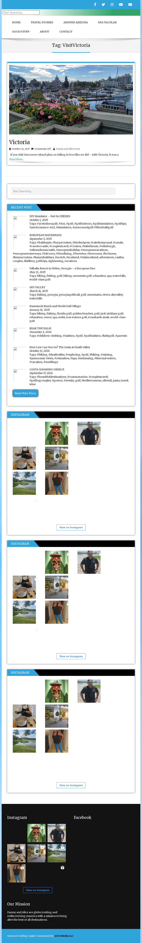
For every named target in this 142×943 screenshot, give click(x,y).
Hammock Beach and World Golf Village (55, 306)
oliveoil (107, 380)
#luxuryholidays (43, 257)
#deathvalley (56, 354)
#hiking (94, 354)
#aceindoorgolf (47, 223)
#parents (121, 335)
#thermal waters (105, 358)
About (44, 31)
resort (48, 317)
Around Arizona (75, 22)
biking (41, 275)
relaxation (99, 275)
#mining (106, 354)
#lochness (109, 253)
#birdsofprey (80, 242)
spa (109, 275)
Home (16, 22)
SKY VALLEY (37, 287)
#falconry (48, 253)
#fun (62, 223)
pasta (116, 380)
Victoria (19, 142)
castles (119, 257)
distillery (29, 261)
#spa (73, 358)
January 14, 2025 (39, 309)
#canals (118, 242)
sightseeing (55, 261)
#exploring (73, 354)
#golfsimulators (103, 223)
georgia (52, 294)
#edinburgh (107, 246)
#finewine (79, 253)
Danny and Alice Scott (68, 148)
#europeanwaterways (27, 253)
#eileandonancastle (42, 250)
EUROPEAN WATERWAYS (45, 235)
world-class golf (39, 279)
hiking (67, 275)
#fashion (69, 335)
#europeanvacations (94, 250)
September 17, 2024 (41, 373)
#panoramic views (41, 358)
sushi (61, 317)
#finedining (64, 253)
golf (59, 275)
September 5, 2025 (40, 238)
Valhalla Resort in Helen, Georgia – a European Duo (62, 268)
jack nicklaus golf (112, 313)
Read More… (16, 159)
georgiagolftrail (69, 294)
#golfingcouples (40, 380)
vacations (71, 261)
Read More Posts (25, 393)
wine (32, 384)
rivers (106, 294)
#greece (57, 380)
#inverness (94, 253)
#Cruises (75, 246)
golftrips (41, 261)
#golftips (120, 223)
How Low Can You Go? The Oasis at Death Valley (59, 347)
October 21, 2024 (39, 351)
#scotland (72, 257)
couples (18, 261)
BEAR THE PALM (40, 328)
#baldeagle (44, 242)
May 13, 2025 (37, 272)
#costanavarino (77, 376)
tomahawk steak (98, 317)
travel (124, 380)
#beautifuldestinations (51, 376)
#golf (69, 223)
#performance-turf (42, 227)
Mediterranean (91, 380)
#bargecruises (62, 242)
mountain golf (82, 275)
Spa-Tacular (107, 22)
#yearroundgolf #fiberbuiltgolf (92, 227)
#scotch (60, 257)
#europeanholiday (68, 250)
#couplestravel (58, 246)
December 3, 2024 (40, 332)
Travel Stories (42, 22)
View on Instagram (71, 527)
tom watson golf (76, 317)
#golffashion (92, 335)
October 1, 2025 (38, 220)
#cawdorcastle (38, 246)
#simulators (63, 227)
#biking (42, 354)
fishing (51, 275)
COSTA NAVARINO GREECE (46, 369)
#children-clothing (49, 335)
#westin (69, 380)
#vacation (35, 362)
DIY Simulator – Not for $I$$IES (49, 216)
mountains (94, 294)
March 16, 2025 (38, 291)
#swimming (85, 358)
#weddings (50, 362)
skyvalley (117, 294)
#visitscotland (89, 257)
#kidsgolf (108, 335)
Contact (65, 31)
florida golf (64, 313)
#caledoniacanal (101, 242)
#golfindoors (83, 223)
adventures (106, 257)
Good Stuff (21, 31)
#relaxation (61, 358)
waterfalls (119, 275)
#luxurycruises (22, 257)
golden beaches (83, 313)
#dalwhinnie (90, 246)
